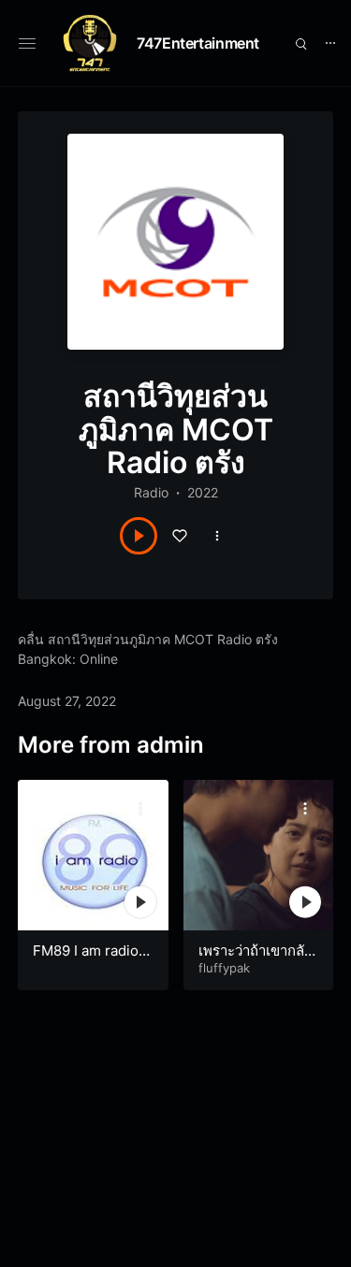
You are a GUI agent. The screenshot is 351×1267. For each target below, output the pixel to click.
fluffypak (224, 967)
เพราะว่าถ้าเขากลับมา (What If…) (256, 960)
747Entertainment (198, 43)
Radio (151, 492)
